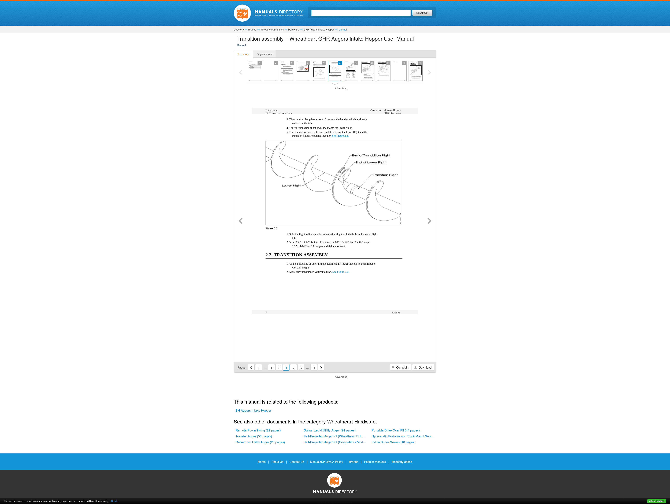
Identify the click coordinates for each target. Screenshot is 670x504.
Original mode (265, 54)
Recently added (402, 461)
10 (300, 367)
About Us (277, 461)
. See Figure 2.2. (339, 135)
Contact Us (296, 461)
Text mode (243, 54)
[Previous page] (240, 221)
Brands (353, 461)
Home (262, 461)
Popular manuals (375, 461)
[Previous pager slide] (240, 72)
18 (313, 367)
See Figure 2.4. (340, 271)
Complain (401, 367)
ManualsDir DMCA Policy (326, 461)
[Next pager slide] (429, 72)
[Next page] (429, 221)
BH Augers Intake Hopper (253, 410)
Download (424, 367)
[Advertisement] (335, 94)
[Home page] (242, 13)
